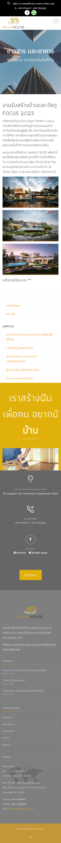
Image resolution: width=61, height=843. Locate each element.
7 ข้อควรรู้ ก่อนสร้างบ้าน (19, 347)
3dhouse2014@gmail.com (21, 809)
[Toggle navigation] (56, 21)
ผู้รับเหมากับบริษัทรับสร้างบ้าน (22, 369)
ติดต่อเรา (30, 575)
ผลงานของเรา (9, 724)
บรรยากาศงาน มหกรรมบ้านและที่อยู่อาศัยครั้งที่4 (29, 337)
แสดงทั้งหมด (13, 305)
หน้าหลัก (10, 314)
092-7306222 (39, 8)
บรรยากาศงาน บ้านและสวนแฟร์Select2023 (21, 359)
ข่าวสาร (6, 738)
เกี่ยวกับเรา (8, 717)
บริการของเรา (9, 731)
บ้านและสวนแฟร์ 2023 (19, 378)
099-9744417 (24, 8)
